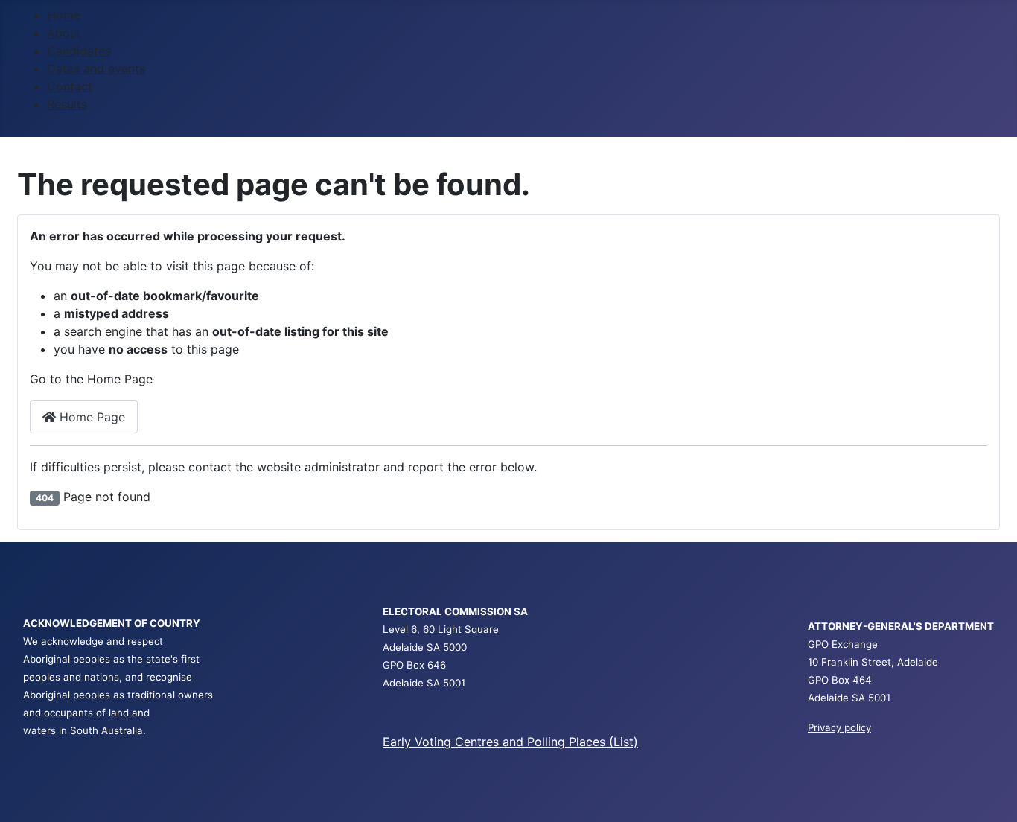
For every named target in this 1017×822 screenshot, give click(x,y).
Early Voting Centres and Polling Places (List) (510, 741)
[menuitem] (63, 14)
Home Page (90, 417)
